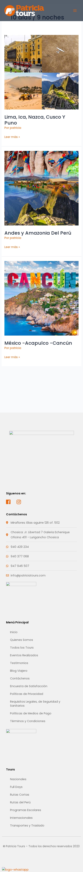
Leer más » (12, 136)
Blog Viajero (18, 671)
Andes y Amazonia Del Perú (37, 233)
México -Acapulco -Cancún (38, 343)
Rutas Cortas (19, 795)
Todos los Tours (22, 648)
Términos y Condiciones (27, 721)
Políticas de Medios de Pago (30, 713)
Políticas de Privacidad (26, 694)
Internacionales (21, 818)
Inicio (14, 632)
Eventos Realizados (24, 655)
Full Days (16, 787)
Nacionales (18, 779)
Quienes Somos (21, 640)
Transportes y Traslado (27, 825)
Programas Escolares (25, 810)
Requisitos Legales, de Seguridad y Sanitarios (35, 704)
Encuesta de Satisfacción (28, 686)
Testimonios (19, 663)
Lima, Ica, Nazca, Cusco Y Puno (34, 120)
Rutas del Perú (20, 802)
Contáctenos (20, 678)
